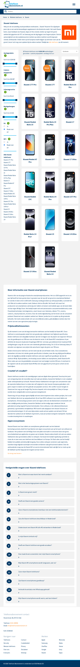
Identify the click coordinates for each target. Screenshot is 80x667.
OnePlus (44, 646)
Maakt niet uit (10, 130)
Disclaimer (24, 649)
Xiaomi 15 (7, 209)
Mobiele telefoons (16, 17)
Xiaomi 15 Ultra (8, 214)
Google (44, 649)
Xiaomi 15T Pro (8, 201)
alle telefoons (53, 42)
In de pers (7, 653)
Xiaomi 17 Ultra (8, 191)
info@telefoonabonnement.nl (17, 626)
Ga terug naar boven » (15, 453)
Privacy (23, 646)
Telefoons (7, 640)
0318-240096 (14, 623)
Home (5, 17)
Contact (23, 640)
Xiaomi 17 (7, 181)
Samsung (45, 643)
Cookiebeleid (25, 643)
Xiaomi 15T (7, 188)
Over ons (6, 649)
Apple (43, 640)
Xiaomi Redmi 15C (9, 194)
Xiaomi (44, 653)
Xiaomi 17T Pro (8, 160)
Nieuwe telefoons (9, 646)
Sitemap (23, 653)
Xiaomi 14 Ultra (8, 212)
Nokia (61, 643)
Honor (61, 646)
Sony (60, 649)
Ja (7, 126)
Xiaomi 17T (7, 162)
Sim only (6, 643)
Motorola (62, 640)
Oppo (60, 653)
